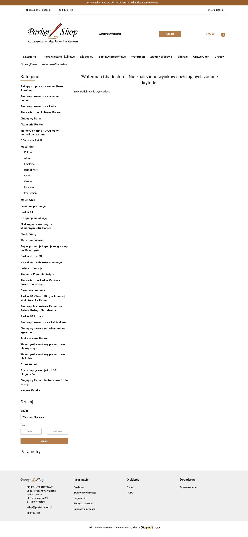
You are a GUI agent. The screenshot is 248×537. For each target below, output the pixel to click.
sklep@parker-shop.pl (39, 507)
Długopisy (86, 56)
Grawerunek (201, 56)
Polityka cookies (83, 503)
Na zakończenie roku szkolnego (41, 262)
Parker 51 (27, 212)
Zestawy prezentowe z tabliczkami (43, 322)
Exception (29, 187)
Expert (27, 175)
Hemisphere (31, 169)
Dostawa (79, 487)
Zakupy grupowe (161, 56)
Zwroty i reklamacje (85, 492)
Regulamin (80, 498)
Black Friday (29, 234)
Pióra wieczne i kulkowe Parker (41, 112)
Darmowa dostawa (33, 290)
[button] (81, 480)
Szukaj (44, 440)
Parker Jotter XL (32, 256)
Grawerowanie (188, 487)
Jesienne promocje (33, 206)
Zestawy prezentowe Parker (39, 106)
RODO (130, 492)
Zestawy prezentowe (112, 56)
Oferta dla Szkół (31, 140)
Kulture (28, 152)
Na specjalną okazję (34, 218)
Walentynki (28, 200)
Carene (28, 181)
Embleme (29, 163)
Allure (27, 158)
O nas (130, 487)
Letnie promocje (31, 268)
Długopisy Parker (32, 118)
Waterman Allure (32, 240)
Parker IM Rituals (32, 316)
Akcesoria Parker (32, 124)
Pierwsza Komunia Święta (37, 274)
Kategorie (30, 56)
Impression (30, 192)
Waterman (138, 56)
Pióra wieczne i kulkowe (59, 56)
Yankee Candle (30, 390)
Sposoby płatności (84, 508)
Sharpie (183, 56)
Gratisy (219, 56)
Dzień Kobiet (29, 364)
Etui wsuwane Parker (34, 338)
